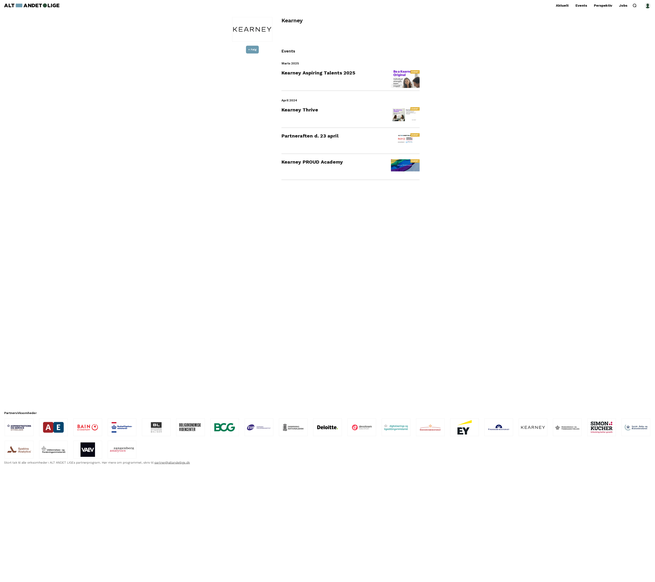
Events (581, 5)
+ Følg (252, 49)
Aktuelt (562, 5)
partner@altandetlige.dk (172, 462)
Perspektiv (603, 5)
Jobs (623, 5)
